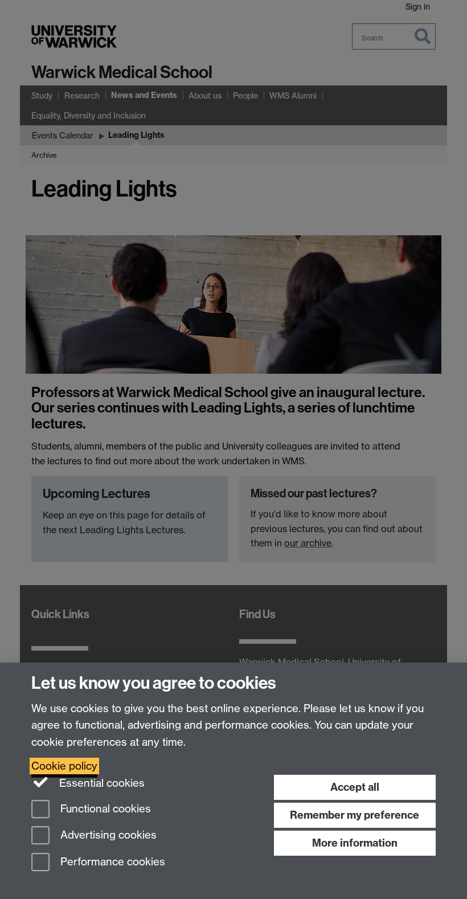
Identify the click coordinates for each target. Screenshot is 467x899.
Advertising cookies (107, 835)
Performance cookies (111, 862)
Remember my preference (354, 815)
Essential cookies (100, 783)
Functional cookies (104, 808)
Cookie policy (64, 766)
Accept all (354, 787)
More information (355, 842)
